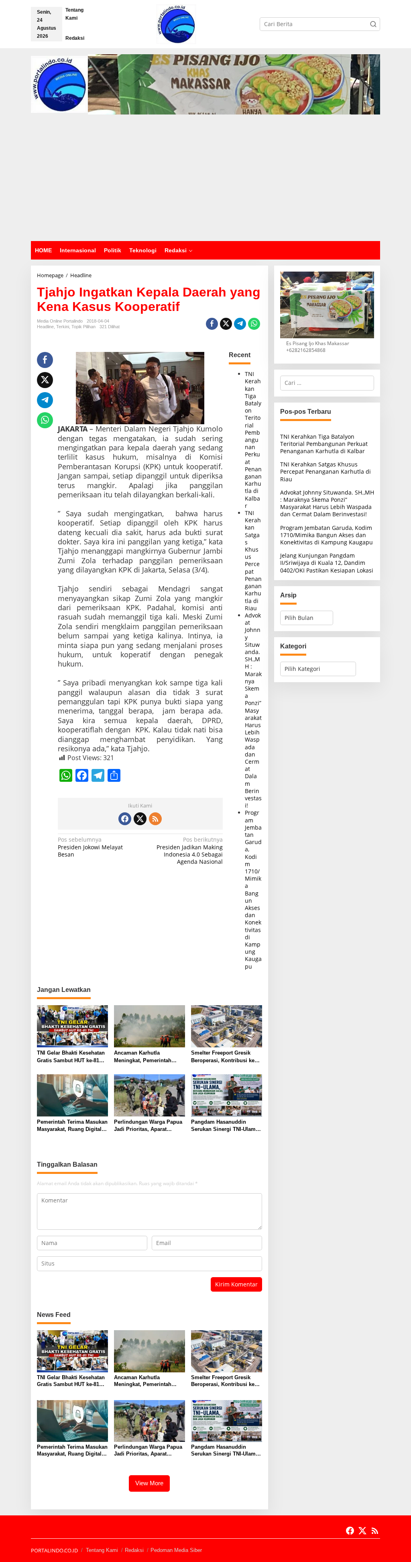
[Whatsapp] (254, 324)
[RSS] (155, 818)
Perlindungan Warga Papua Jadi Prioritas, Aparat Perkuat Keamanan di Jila (148, 1126)
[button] (373, 24)
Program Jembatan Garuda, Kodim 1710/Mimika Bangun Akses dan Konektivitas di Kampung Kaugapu (253, 889)
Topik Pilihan (83, 326)
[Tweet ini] (226, 324)
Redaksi (134, 1550)
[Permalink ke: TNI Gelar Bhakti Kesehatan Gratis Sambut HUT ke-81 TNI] (72, 1025)
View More (149, 1483)
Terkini (62, 326)
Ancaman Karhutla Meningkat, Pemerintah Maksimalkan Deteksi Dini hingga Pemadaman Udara (147, 1057)
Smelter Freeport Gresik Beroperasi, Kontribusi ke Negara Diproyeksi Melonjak (225, 1057)
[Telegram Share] (240, 324)
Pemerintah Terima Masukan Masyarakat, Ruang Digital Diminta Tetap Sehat (72, 1126)
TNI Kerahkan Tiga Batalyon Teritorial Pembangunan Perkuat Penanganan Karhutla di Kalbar (253, 439)
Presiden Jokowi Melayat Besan (90, 847)
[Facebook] (124, 818)
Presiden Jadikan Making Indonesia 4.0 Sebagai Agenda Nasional (190, 850)
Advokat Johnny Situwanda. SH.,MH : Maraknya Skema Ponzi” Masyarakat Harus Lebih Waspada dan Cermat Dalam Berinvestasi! (253, 710)
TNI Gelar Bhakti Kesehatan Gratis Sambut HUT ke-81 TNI (71, 1057)
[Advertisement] (205, 181)
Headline (45, 326)
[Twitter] (140, 818)
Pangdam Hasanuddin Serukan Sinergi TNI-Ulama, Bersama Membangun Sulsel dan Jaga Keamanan (225, 1126)
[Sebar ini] (212, 324)
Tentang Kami (102, 1550)
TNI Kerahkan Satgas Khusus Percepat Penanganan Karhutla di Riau (253, 560)
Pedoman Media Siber (176, 1550)
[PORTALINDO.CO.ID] (176, 23)
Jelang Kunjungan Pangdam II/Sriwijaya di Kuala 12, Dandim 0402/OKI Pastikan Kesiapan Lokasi (326, 563)
